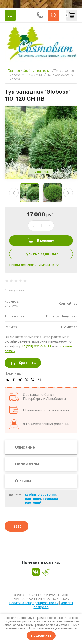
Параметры (27, 464)
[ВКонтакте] (7, 379)
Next (68, 192)
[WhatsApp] (39, 379)
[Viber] (33, 379)
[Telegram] (20, 379)
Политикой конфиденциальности (52, 628)
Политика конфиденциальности (34, 603)
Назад (16, 526)
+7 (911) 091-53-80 (36, 346)
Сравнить (27, 363)
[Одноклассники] (13, 379)
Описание (25, 447)
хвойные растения (40, 495)
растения (33, 499)
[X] (26, 379)
